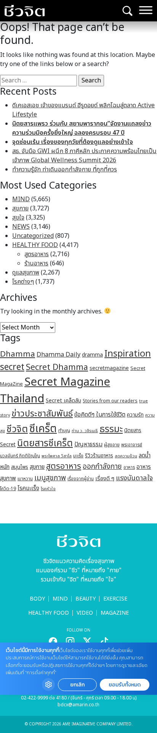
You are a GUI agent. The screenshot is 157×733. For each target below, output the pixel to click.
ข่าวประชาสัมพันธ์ (42, 414)
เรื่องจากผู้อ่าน (80, 479)
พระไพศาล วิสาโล (57, 456)
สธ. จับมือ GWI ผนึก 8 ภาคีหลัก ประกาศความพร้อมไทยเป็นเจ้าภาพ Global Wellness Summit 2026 (84, 156)
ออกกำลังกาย (102, 466)
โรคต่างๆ (23, 281)
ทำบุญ (64, 430)
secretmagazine (109, 368)
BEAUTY (85, 599)
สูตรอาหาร (36, 254)
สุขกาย (20, 208)
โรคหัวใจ (48, 489)
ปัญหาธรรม (88, 444)
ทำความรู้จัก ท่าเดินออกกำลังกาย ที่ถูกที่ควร (64, 169)
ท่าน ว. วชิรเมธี (85, 431)
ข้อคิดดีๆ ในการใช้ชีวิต (99, 414)
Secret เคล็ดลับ (63, 401)
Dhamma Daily (58, 354)
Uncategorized (33, 236)
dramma (92, 355)
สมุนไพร (19, 467)
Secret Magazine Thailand (55, 390)
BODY (37, 599)
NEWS (21, 226)
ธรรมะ (111, 429)
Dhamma (17, 354)
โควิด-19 (8, 488)
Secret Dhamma (57, 367)
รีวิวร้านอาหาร (99, 456)
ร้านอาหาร (36, 263)
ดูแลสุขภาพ (25, 272)
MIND (21, 199)
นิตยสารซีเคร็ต (45, 443)
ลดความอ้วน (126, 456)
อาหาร (129, 467)
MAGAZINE (115, 613)
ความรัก (135, 415)
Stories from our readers (110, 400)
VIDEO (85, 613)
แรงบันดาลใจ (134, 478)
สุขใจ (18, 217)
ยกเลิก (77, 685)
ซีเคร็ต (43, 429)
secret (12, 367)
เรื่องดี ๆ (104, 478)
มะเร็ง (78, 455)
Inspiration (127, 354)
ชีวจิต (17, 429)
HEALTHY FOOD (35, 245)
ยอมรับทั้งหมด (125, 685)
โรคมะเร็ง (28, 488)
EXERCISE (115, 599)
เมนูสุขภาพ (50, 478)
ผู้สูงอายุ (112, 444)
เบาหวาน (25, 479)
